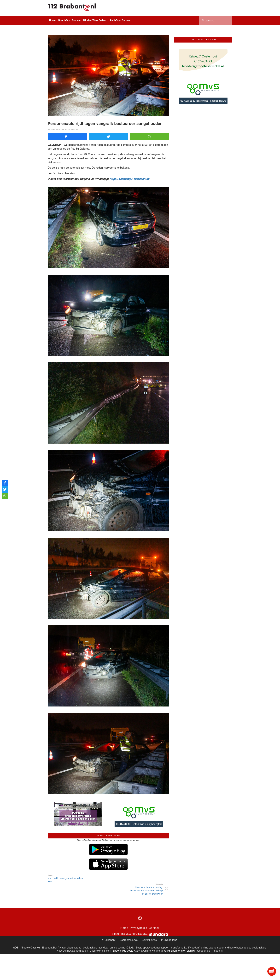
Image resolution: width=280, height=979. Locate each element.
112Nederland (169, 914)
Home (52, 20)
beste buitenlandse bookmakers (247, 922)
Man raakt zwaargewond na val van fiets (66, 852)
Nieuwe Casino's (31, 922)
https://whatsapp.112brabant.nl (130, 179)
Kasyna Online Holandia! (148, 925)
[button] (271, 971)
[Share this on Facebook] (67, 136)
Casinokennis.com (100, 925)
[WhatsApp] (149, 136)
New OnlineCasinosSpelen (72, 925)
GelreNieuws (149, 914)
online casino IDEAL (122, 922)
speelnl (218, 925)
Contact (154, 902)
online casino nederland (215, 922)
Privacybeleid (138, 902)
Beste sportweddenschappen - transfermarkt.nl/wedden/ (167, 922)
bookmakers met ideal (95, 922)
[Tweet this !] (108, 136)
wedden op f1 (205, 925)
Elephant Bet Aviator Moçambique (61, 922)
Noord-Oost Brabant (69, 20)
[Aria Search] (203, 20)
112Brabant (108, 914)
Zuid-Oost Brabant (120, 20)
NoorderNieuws (128, 914)
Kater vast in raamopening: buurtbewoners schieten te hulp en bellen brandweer (146, 863)
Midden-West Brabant (95, 20)
